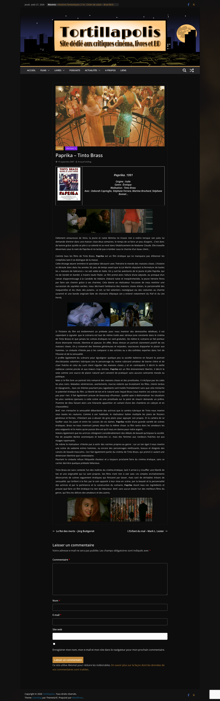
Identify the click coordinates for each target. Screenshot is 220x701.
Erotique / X (71, 148)
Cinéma (59, 148)
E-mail (57, 615)
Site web (57, 629)
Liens (123, 70)
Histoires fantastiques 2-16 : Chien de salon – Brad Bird (85, 4)
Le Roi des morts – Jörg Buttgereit (75, 531)
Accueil (31, 70)
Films (43, 70)
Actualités (91, 70)
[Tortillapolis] (110, 17)
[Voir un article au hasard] (191, 70)
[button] (48, 70)
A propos (110, 70)
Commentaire (61, 559)
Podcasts (74, 70)
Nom (56, 600)
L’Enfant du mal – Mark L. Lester (146, 531)
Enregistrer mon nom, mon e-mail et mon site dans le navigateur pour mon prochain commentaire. (109, 649)
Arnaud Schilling (84, 161)
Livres (57, 70)
